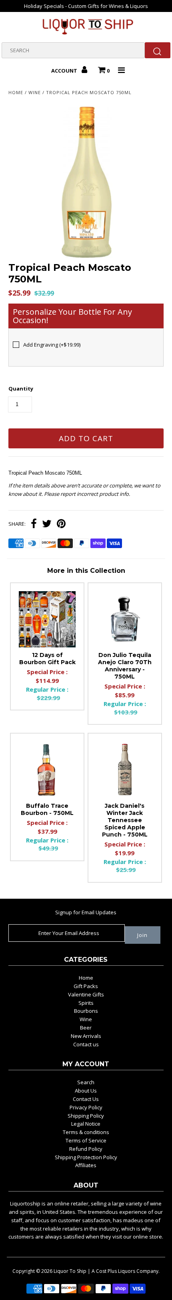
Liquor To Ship (70, 1271)
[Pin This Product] (61, 525)
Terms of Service (86, 1140)
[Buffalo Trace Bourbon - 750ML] (47, 770)
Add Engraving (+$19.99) (51, 344)
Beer (86, 1027)
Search (85, 1082)
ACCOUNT (64, 70)
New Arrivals (86, 1036)
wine (34, 92)
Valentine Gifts (86, 994)
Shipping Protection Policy (86, 1157)
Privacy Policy (86, 1107)
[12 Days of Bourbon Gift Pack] (47, 619)
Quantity (20, 388)
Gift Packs (86, 986)
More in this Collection (86, 570)
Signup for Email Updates (85, 912)
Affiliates (85, 1165)
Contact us (86, 1044)
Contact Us (86, 1099)
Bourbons (86, 1010)
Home (15, 92)
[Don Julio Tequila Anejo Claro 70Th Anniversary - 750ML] (124, 619)
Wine (86, 1019)
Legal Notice (85, 1123)
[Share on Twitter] (47, 525)
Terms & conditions (86, 1132)
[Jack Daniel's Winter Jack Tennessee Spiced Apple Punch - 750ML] (124, 770)
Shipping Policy (86, 1115)
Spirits (86, 1002)
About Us (86, 1090)
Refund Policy (85, 1148)
